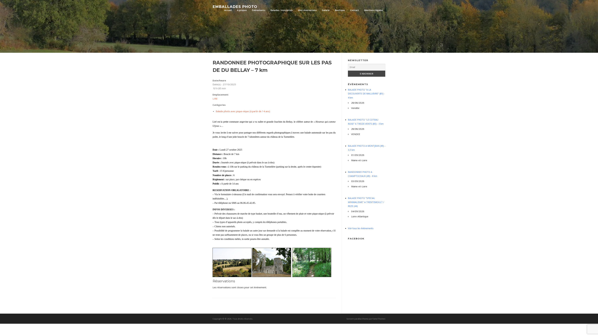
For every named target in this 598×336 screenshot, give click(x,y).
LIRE (215, 98)
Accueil (228, 10)
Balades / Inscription (282, 10)
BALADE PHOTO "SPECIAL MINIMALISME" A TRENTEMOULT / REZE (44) (366, 202)
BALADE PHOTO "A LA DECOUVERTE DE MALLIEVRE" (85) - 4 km (366, 93)
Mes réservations (307, 10)
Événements (258, 10)
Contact (354, 10)
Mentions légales (373, 10)
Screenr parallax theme (357, 318)
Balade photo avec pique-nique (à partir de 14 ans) (243, 111)
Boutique (340, 10)
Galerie (326, 10)
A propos (242, 10)
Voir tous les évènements (360, 228)
